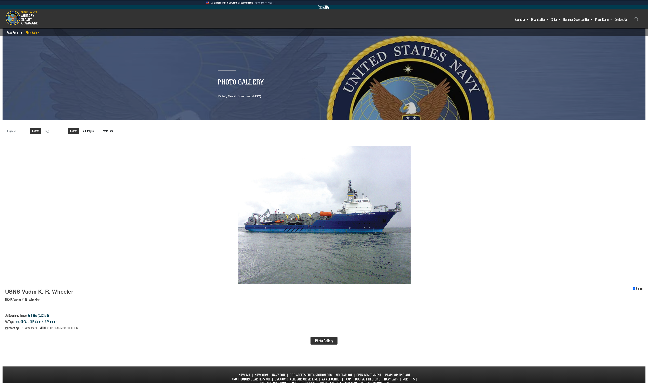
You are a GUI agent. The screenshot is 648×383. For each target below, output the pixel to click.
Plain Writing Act (397, 375)
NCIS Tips (408, 379)
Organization (538, 19)
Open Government (368, 375)
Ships (554, 19)
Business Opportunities (576, 19)
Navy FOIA (279, 375)
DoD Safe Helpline (367, 379)
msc (17, 322)
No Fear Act (344, 375)
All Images (88, 131)
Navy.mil (245, 375)
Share (639, 288)
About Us (520, 19)
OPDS (23, 322)
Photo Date (108, 131)
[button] (265, 2)
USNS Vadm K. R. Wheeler (42, 322)
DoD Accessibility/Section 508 (311, 375)
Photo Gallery (324, 340)
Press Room (602, 19)
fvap (348, 379)
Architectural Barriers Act (251, 379)
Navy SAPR (391, 379)
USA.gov (280, 379)
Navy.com (261, 375)
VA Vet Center (331, 379)
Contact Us (621, 19)
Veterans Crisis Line (304, 379)
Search (35, 131)
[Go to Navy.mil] (324, 7)
